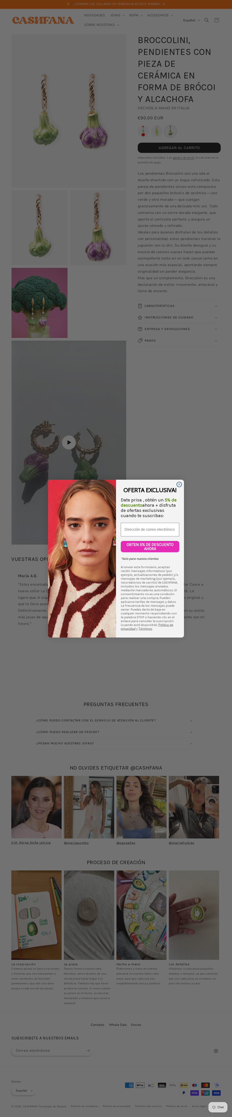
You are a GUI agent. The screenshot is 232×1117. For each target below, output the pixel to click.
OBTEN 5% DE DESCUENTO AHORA (150, 546)
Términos (145, 629)
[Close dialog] (179, 484)
